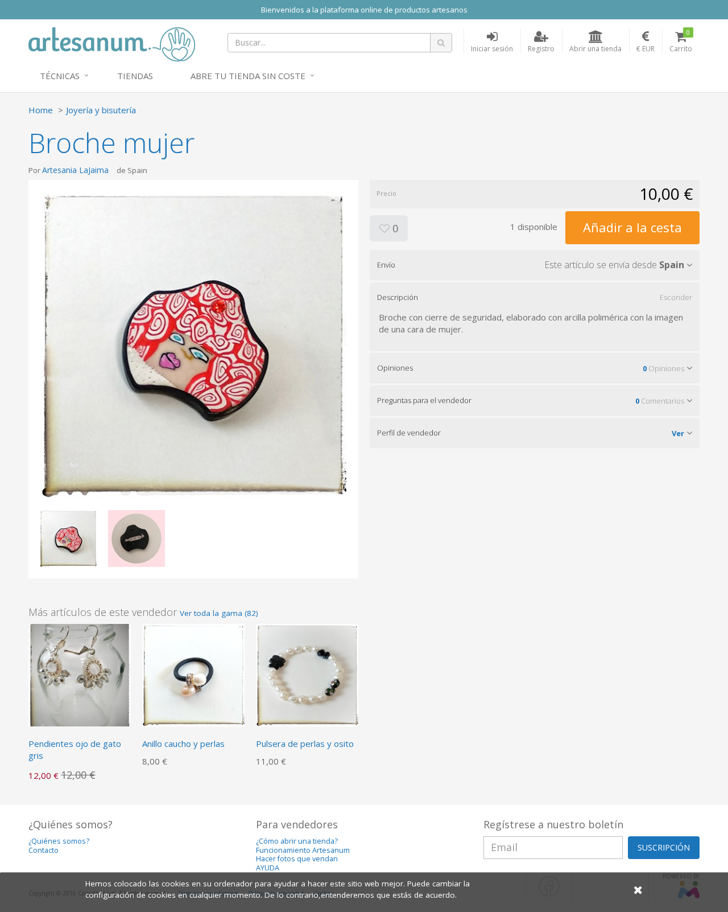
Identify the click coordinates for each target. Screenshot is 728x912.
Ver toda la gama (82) (219, 613)
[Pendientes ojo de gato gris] (79, 674)
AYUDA (267, 868)
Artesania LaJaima (76, 170)
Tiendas (135, 75)
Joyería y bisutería (101, 110)
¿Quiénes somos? (58, 841)
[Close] (638, 889)
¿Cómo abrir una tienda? (297, 841)
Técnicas (60, 75)
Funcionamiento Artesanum (303, 850)
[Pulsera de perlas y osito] (307, 674)
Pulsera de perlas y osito (305, 743)
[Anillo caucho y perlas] (193, 674)
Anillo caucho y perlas (183, 743)
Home (40, 110)
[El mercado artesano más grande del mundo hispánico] (111, 43)
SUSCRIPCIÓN (664, 847)
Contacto (43, 850)
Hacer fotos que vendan (297, 859)
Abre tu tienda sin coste (248, 75)
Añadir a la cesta (632, 227)
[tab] (534, 264)
